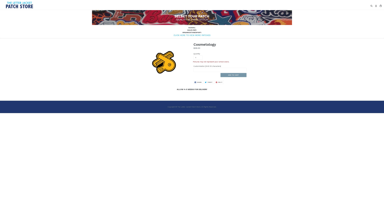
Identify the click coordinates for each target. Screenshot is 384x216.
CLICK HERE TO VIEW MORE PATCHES (192, 35)
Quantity (197, 54)
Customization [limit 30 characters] (207, 66)
